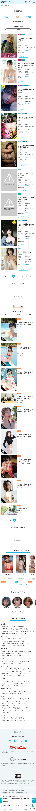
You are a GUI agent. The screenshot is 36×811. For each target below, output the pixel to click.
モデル (6, 701)
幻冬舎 (22, 629)
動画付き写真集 (28, 651)
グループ (22, 691)
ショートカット (8, 671)
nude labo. (18, 655)
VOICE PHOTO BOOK (8, 653)
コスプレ (6, 661)
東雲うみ (20, 67)
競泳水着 (24, 661)
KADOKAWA (20, 626)
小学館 (10, 631)
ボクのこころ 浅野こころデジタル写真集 (26, 174)
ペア (5, 691)
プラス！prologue (18, 651)
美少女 (6, 681)
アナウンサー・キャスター (11, 705)
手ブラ (6, 718)
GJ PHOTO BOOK (7, 641)
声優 (14, 701)
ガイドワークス (11, 626)
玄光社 (17, 629)
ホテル (6, 693)
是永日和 (27, 238)
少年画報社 (16, 631)
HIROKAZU (27, 157)
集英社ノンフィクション (8, 645)
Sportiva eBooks (20, 645)
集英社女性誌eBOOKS (21, 643)
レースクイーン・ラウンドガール (13, 703)
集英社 (26, 629)
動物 (14, 720)
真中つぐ (20, 254)
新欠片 (32, 631)
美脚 (19, 671)
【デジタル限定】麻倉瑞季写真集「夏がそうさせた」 (26, 146)
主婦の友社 (5, 631)
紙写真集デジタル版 (7, 651)
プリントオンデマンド (21, 653)
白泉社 (3, 633)
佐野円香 (27, 103)
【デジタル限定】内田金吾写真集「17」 (26, 90)
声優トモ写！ (5, 655)
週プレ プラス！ (18, 17)
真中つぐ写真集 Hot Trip (24, 252)
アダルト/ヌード (6, 712)
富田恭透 (27, 185)
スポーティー (28, 673)
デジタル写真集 (6, 17)
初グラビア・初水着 (18, 718)
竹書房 (22, 631)
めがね (6, 663)
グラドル (7, 699)
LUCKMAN (27, 129)
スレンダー (7, 669)
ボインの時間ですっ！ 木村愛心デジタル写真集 (26, 198)
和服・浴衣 (16, 663)
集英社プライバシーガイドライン (16, 790)
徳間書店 (26, 631)
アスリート (26, 710)
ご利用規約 (4, 790)
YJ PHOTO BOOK (20, 639)
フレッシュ (16, 673)
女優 (27, 699)
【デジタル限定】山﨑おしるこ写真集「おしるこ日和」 (26, 224)
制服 (16, 661)
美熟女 (25, 681)
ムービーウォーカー (21, 633)
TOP (2, 5)
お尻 (26, 669)
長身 (27, 671)
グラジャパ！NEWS (29, 17)
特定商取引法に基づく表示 (8, 792)
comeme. (27, 264)
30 (23, 276)
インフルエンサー (9, 708)
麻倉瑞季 (20, 149)
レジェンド (7, 710)
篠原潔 (26, 211)
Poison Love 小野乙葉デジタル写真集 (26, 39)
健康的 (6, 673)
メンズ (6, 720)
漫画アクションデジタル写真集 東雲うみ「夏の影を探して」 (26, 64)
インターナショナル (9, 675)
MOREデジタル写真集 (19, 641)
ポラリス (12, 655)
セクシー (7, 685)
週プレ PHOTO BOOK (8, 639)
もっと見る (18, 611)
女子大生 (23, 701)
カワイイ (18, 683)
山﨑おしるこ (21, 227)
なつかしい (7, 683)
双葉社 (13, 633)
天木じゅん (20, 121)
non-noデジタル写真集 (8, 643)
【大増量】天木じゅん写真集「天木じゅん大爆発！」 (25, 118)
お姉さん (16, 681)
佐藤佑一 (27, 76)
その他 (22, 720)
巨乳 (18, 669)
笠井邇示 (27, 50)
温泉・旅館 (15, 693)
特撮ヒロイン (23, 708)
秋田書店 (4, 626)
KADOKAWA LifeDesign (8, 629)
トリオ (13, 691)
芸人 (16, 710)
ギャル (22, 675)
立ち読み (23, 56)
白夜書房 (8, 633)
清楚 (16, 685)
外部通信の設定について (21, 792)
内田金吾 (20, 93)
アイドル (18, 699)
